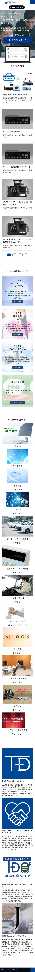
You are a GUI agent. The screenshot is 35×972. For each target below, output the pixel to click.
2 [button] (14, 255)
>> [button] (25, 255)
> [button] (20, 255)
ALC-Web (17, 301)
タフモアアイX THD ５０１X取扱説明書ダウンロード (17, 240)
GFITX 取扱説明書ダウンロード (17, 166)
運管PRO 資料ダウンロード (15, 94)
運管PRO (17, 367)
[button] (32, 2)
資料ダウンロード (19, 40)
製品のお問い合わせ (17, 7)
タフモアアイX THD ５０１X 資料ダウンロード (17, 203)
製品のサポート (28, 2)
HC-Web (17, 334)
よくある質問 (17, 402)
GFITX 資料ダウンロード (14, 131)
